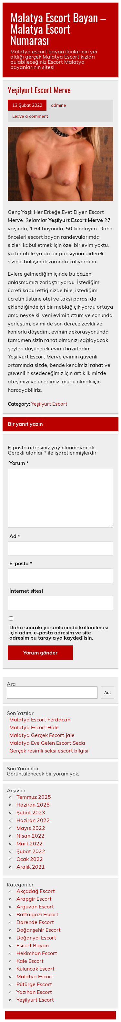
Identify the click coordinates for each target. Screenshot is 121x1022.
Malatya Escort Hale (34, 727)
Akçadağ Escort (35, 891)
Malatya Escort (34, 976)
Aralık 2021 (30, 866)
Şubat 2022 (30, 851)
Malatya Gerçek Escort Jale (42, 735)
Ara (11, 684)
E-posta (20, 563)
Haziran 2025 (33, 804)
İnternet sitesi (26, 590)
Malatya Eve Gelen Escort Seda (47, 743)
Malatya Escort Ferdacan (39, 719)
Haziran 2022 (33, 820)
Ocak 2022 (29, 859)
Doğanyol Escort (36, 937)
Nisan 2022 (30, 835)
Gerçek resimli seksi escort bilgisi (48, 750)
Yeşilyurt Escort (49, 404)
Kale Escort (30, 961)
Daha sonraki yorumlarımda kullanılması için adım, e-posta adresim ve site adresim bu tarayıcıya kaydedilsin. (58, 632)
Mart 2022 (29, 843)
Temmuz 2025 (33, 797)
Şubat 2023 (30, 812)
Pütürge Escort (34, 984)
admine (58, 105)
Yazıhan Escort (34, 992)
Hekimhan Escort (36, 953)
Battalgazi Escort (37, 914)
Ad (14, 536)
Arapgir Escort (34, 899)
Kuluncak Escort (35, 968)
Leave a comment (30, 116)
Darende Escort (35, 922)
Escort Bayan (32, 945)
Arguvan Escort (35, 906)
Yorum (18, 463)
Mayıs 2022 (30, 828)
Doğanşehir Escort (38, 930)
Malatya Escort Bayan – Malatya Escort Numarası (58, 28)
